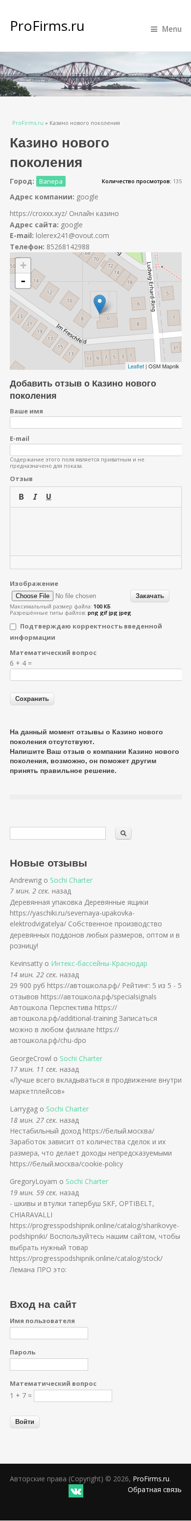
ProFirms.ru (47, 25)
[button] (21, 496)
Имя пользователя (42, 1320)
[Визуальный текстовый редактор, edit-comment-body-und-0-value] (95, 531)
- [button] (23, 281)
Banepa (51, 181)
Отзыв (21, 478)
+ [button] (23, 265)
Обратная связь (155, 1489)
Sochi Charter (71, 880)
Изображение (34, 583)
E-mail (19, 438)
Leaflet (136, 366)
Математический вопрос (53, 652)
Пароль (22, 1352)
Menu (172, 29)
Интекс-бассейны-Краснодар (99, 963)
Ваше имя (26, 411)
